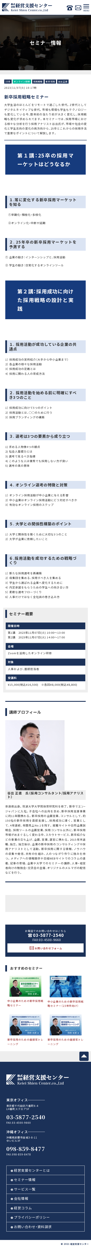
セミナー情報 (25, 1179)
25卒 (8, 81)
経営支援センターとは (32, 1170)
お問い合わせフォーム (48, 948)
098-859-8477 (25, 1148)
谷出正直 (63, 81)
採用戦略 (38, 81)
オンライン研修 (22, 81)
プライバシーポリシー (32, 1217)
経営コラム (23, 1207)
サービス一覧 (25, 1189)
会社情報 (21, 1198)
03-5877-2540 (48, 935)
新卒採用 (50, 81)
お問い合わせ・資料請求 (33, 1226)
